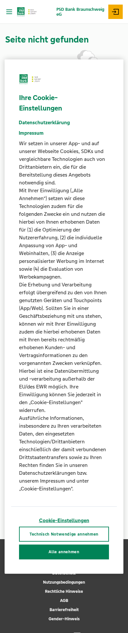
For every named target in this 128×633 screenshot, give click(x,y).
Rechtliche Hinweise (64, 591)
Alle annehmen (64, 552)
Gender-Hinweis (64, 619)
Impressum (31, 133)
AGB (64, 600)
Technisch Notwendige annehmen (64, 534)
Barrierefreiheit (64, 609)
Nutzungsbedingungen (64, 582)
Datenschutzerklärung (44, 122)
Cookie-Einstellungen (64, 520)
